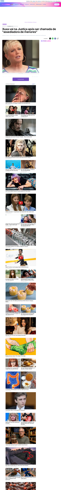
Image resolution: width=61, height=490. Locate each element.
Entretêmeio (30, 22)
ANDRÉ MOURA (39, 4)
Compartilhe (46, 38)
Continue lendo (21, 79)
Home (26, 22)
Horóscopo (32, 4)
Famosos (17, 4)
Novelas (27, 4)
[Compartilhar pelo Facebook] (55, 38)
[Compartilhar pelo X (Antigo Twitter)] (50, 38)
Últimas (44, 4)
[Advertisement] (30, 13)
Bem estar (22, 4)
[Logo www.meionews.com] (2, 1)
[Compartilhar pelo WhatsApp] (53, 38)
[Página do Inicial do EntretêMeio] (6, 4)
